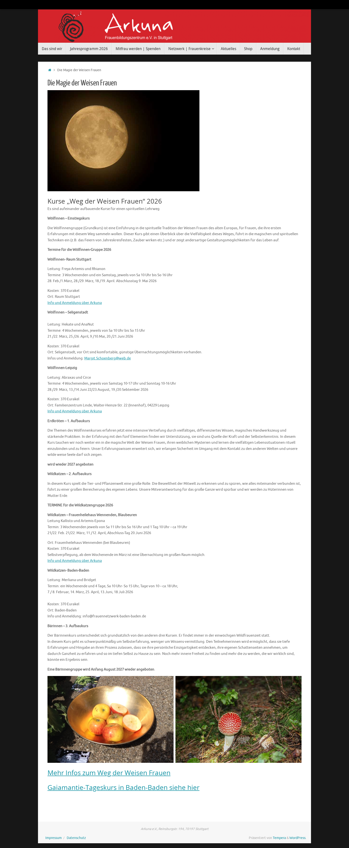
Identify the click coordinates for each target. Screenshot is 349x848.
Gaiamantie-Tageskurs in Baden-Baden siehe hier (123, 787)
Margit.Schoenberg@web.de (107, 358)
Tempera (279, 838)
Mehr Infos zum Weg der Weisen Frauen (108, 772)
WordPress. (297, 838)
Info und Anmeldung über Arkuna (74, 303)
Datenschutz (76, 838)
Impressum (53, 838)
